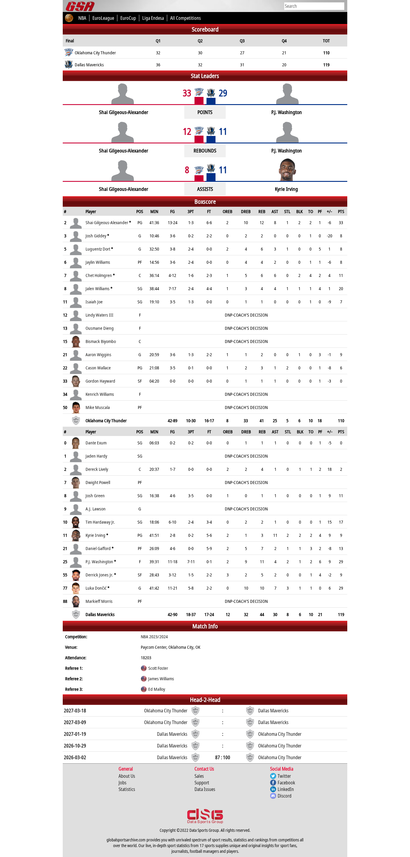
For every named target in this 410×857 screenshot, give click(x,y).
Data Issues (204, 789)
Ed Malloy (156, 689)
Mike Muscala (98, 407)
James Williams (161, 678)
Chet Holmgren (99, 275)
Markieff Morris (99, 601)
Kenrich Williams (100, 394)
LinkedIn (286, 789)
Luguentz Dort (98, 249)
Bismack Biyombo (101, 341)
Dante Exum (96, 443)
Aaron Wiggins (98, 354)
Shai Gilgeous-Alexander (107, 222)
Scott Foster (158, 668)
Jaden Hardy (96, 456)
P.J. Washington (99, 561)
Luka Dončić (96, 588)
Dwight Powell (98, 482)
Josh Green (95, 495)
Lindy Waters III (99, 315)
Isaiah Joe (94, 302)
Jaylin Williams (98, 262)
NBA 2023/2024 (154, 636)
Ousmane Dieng (100, 328)
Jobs (122, 782)
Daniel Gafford (98, 548)
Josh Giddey (96, 236)
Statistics (127, 789)
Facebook (286, 782)
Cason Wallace (98, 368)
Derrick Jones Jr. (99, 575)
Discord (284, 795)
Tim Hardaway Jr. (100, 522)
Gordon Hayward (100, 381)
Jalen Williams (98, 288)
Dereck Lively (97, 469)
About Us (127, 776)
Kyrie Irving (95, 535)
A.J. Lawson (96, 509)
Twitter (284, 776)
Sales (199, 776)
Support (201, 782)
